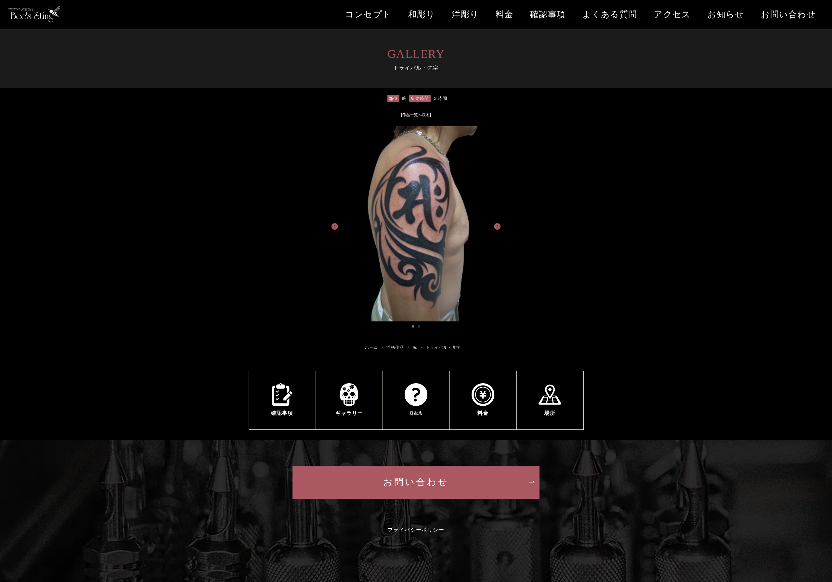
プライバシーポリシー (416, 530)
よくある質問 (609, 14)
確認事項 (548, 14)
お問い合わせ (788, 14)
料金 (505, 14)
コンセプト (368, 14)
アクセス (672, 14)
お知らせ (726, 14)
